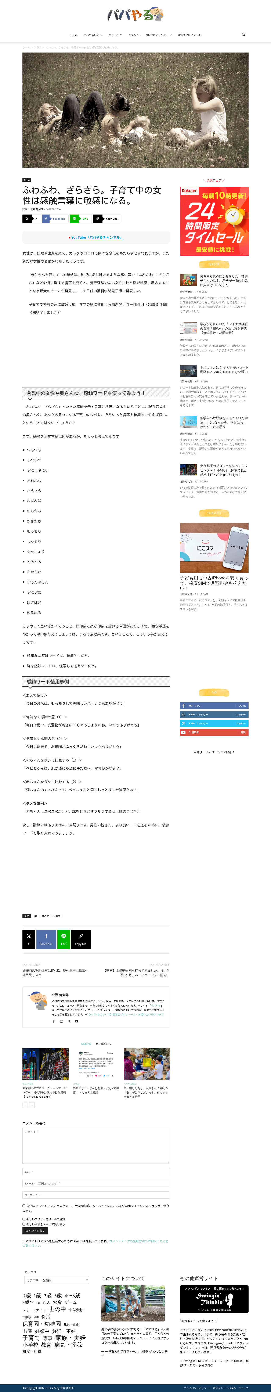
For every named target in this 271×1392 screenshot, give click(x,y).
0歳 (35, 915)
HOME (74, 35)
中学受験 (76, 1310)
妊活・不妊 (64, 1331)
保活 (45, 1316)
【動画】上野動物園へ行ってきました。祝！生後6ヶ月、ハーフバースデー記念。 (136, 973)
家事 (48, 1338)
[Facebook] (55, 1021)
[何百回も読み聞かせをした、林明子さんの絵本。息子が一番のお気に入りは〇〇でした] (188, 280)
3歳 (58, 1296)
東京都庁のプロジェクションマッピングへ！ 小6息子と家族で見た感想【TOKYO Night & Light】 (44, 1092)
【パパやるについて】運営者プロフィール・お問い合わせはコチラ (125, 1014)
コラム (132, 35)
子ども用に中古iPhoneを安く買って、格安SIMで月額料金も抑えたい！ (214, 583)
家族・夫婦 (70, 1338)
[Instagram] (62, 1021)
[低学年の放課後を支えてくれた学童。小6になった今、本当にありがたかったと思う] (188, 422)
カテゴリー (32, 1272)
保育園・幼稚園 (41, 1324)
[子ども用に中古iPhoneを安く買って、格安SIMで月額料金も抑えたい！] (214, 548)
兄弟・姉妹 (71, 1325)
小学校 (30, 1345)
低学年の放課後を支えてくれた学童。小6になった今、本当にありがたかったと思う (224, 422)
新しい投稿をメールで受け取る (45, 1224)
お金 (57, 1302)
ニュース (114, 35)
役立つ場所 (27, 1083)
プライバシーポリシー (196, 1388)
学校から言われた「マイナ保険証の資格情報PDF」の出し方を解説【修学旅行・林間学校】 (224, 328)
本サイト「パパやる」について (231, 1388)
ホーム (26, 47)
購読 (243, 732)
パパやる (156, 1005)
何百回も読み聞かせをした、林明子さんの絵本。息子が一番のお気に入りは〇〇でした (224, 280)
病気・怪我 (68, 1345)
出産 (27, 1331)
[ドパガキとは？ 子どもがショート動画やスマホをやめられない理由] (188, 371)
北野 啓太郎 (36, 209)
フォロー (241, 714)
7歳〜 (28, 1302)
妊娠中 (42, 1331)
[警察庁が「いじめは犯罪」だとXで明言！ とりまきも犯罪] (96, 1064)
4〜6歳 (72, 1296)
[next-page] (32, 1105)
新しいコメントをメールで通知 (45, 1219)
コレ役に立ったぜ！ (156, 35)
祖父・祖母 (31, 1351)
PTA (46, 1302)
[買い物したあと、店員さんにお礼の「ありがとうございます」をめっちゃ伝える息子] (147, 1064)
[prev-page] (25, 1105)
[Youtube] (78, 1021)
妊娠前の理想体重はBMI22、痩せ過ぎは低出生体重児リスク (55, 973)
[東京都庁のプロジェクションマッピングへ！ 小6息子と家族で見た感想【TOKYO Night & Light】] (45, 1064)
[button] (243, 35)
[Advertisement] (94, 351)
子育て (57, 915)
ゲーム (71, 1302)
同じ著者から (103, 1044)
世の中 (45, 915)
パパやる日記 (91, 35)
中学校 (26, 1317)
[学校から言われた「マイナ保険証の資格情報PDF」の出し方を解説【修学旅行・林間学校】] (188, 328)
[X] (70, 1021)
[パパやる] (135, 14)
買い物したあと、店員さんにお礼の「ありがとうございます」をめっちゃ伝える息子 (146, 1092)
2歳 (48, 1296)
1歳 (37, 1296)
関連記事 (86, 1044)
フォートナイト (34, 1310)
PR (38, 1303)
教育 (46, 1345)
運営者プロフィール (189, 35)
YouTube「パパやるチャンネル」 (97, 237)
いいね (242, 705)
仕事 (36, 1317)
